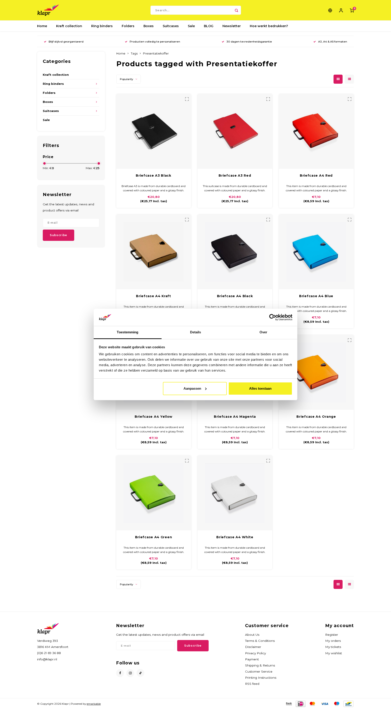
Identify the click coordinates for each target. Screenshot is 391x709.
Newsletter (231, 26)
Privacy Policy (255, 653)
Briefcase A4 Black (235, 296)
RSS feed (252, 683)
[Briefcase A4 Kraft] (153, 252)
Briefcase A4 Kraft (153, 296)
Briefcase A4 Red (316, 175)
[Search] (236, 10)
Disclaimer (253, 647)
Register (331, 634)
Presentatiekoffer (156, 53)
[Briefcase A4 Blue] (316, 252)
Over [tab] (263, 332)
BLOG (208, 26)
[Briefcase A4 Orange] (316, 372)
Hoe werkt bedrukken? (269, 26)
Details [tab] (195, 332)
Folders (128, 26)
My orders (333, 641)
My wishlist (333, 653)
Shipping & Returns (260, 665)
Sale (191, 26)
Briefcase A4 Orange (316, 417)
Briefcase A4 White (234, 537)
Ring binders (102, 26)
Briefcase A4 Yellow (153, 417)
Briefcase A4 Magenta (235, 417)
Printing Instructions (260, 677)
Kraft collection (69, 26)
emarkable (94, 703)
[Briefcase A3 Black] (153, 131)
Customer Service (258, 671)
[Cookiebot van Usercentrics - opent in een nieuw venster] (272, 317)
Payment (252, 659)
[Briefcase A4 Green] (153, 493)
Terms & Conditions (260, 641)
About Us (252, 634)
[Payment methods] (288, 704)
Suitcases (171, 26)
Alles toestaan (260, 388)
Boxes (148, 26)
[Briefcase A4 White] (235, 493)
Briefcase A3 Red (235, 175)
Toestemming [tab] (127, 332)
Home (42, 26)
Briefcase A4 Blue (316, 296)
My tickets (333, 647)
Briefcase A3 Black (153, 175)
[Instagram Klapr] (130, 673)
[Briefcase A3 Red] (235, 131)
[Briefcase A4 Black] (235, 252)
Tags (134, 53)
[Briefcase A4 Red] (316, 131)
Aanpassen (192, 388)
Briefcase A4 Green (153, 537)
